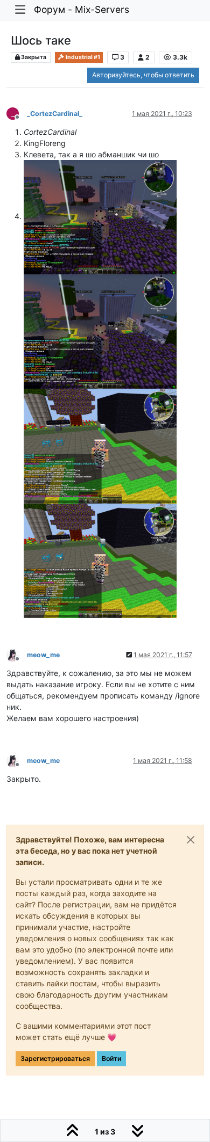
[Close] (190, 839)
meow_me (43, 655)
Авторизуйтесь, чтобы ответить (143, 75)
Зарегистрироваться (55, 1058)
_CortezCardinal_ (54, 114)
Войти (111, 1058)
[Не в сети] (16, 654)
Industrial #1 (82, 57)
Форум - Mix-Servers (81, 9)
